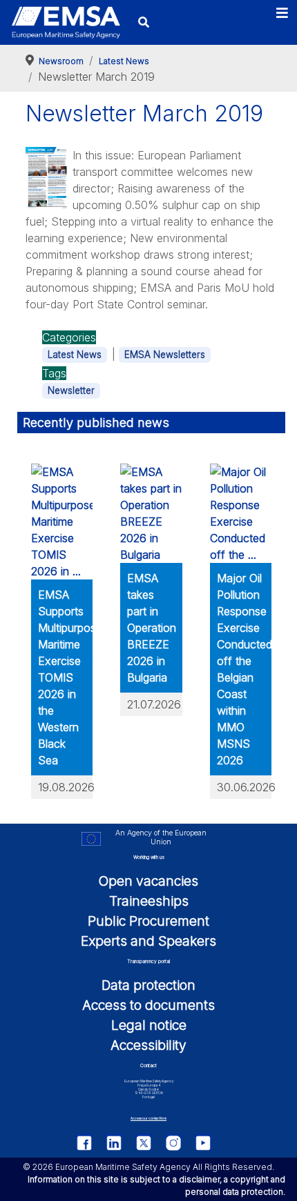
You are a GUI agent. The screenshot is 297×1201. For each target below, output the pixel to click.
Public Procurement (148, 921)
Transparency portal (148, 961)
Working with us (148, 857)
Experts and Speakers (148, 941)
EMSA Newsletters (164, 354)
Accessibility (148, 1045)
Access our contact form (148, 1118)
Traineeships (149, 901)
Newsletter (71, 390)
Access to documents (148, 1005)
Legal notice (148, 1025)
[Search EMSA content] (144, 22)
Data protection (148, 985)
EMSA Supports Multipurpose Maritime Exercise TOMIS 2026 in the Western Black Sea (70, 677)
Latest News (75, 354)
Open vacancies (148, 881)
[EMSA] (65, 22)
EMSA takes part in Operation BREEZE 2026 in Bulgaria (151, 627)
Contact (148, 1065)
